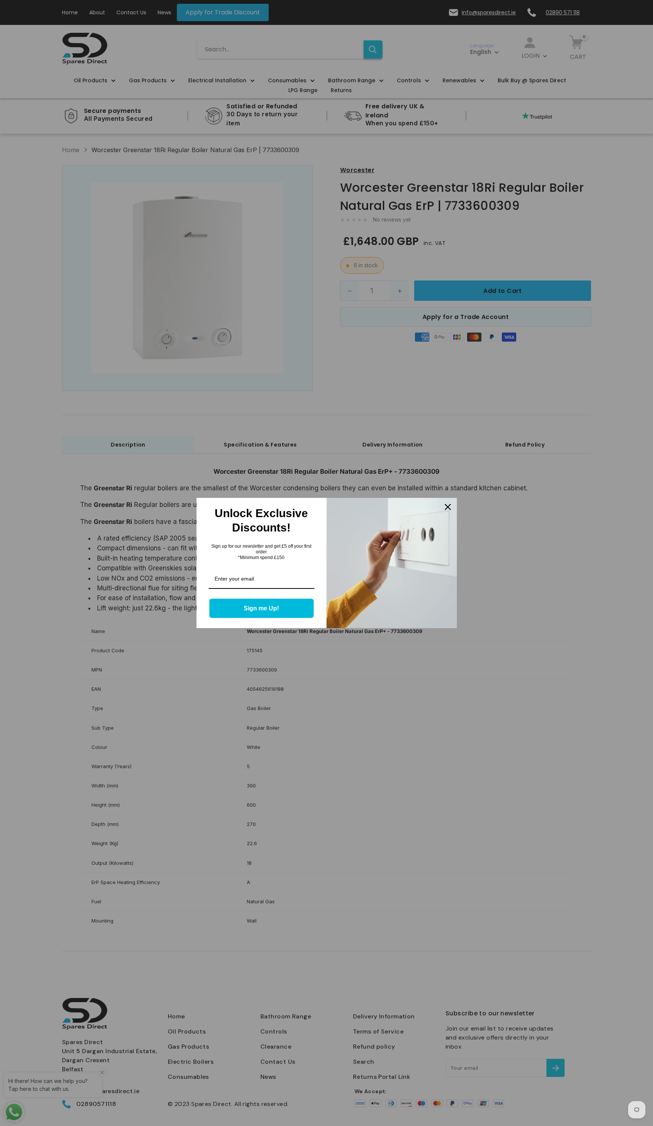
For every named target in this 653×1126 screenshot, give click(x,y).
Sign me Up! (261, 608)
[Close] (448, 507)
